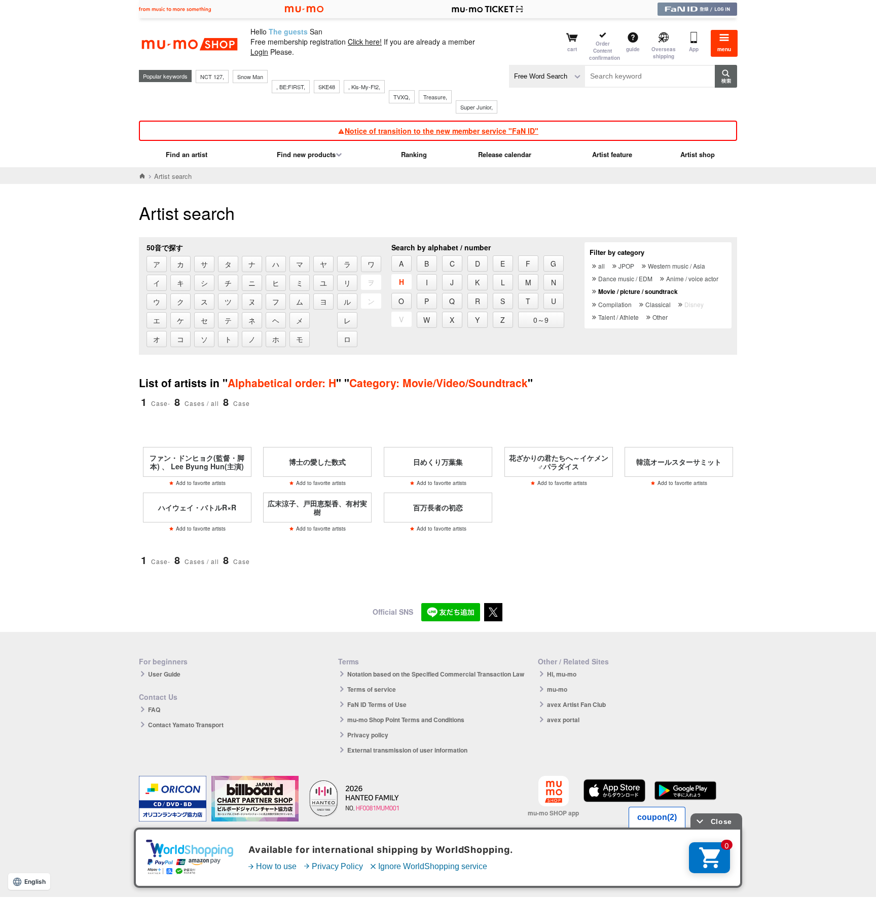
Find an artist (186, 154)
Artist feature (612, 154)
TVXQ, (401, 97)
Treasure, (435, 97)
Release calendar (504, 154)
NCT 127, (212, 76)
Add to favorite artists (201, 483)
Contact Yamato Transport (186, 724)
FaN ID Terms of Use (377, 704)
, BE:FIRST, (290, 87)
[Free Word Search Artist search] (547, 76)
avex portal (563, 719)
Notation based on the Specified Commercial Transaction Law (435, 674)
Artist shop (697, 154)
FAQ (154, 709)
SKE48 (326, 87)
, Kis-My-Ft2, (364, 87)
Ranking (414, 154)
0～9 (541, 320)
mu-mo (557, 689)
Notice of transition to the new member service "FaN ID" (441, 131)
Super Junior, (476, 107)
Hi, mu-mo (561, 674)
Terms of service (371, 689)
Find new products (306, 154)
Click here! (365, 41)
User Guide (164, 674)
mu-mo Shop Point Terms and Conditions (405, 719)
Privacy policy (367, 734)
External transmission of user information (407, 750)
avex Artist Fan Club (576, 704)
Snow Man (250, 76)
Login (259, 52)
